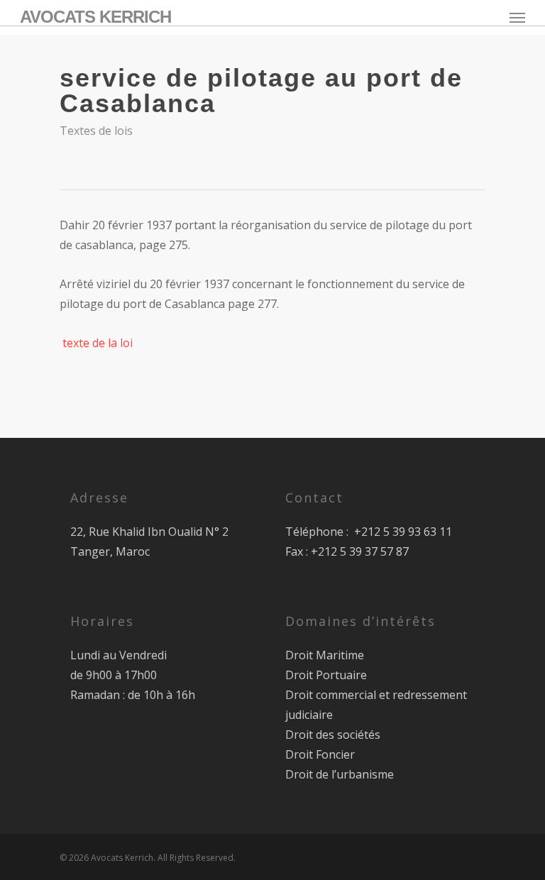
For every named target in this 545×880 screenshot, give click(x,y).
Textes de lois (96, 130)
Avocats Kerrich (95, 17)
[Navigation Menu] (517, 17)
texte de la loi (98, 343)
